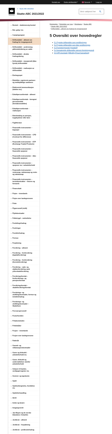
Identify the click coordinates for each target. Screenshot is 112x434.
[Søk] (100, 11)
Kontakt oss (56, 2)
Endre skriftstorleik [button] (70, 2)
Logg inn (99, 2)
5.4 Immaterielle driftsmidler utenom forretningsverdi (74, 50)
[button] (87, 2)
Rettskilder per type (66, 24)
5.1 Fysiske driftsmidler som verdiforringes (70, 42)
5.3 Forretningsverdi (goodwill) (66, 48)
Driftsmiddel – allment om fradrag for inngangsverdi (69, 29)
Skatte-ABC (88, 24)
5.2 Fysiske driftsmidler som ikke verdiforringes (72, 45)
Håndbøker (78, 24)
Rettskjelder (54, 24)
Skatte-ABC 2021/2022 (26, 9)
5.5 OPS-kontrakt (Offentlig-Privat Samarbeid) (71, 53)
